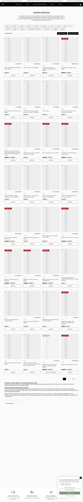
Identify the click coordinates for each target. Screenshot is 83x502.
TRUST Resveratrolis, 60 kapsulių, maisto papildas (68, 153)
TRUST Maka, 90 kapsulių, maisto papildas (68, 68)
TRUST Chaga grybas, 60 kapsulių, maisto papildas (49, 236)
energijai (65, 393)
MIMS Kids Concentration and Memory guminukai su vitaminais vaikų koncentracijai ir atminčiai (31, 364)
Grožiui (51, 26)
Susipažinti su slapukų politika (65, 483)
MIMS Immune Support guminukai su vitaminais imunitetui (50, 320)
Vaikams (62, 29)
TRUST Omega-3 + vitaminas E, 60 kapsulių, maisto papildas (31, 196)
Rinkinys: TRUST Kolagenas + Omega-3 (69, 238)
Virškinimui (44, 26)
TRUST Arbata (45, 110)
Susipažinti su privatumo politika (66, 484)
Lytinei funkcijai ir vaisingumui (34, 29)
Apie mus (60, 4)
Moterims (14, 26)
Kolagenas (55, 29)
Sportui (58, 26)
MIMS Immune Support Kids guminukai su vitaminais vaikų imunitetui (67, 322)
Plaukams (8, 29)
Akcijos (27, 4)
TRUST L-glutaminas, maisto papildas (50, 152)
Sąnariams (23, 29)
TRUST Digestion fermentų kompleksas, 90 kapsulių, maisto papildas (49, 69)
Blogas (52, 4)
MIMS (62, 275)
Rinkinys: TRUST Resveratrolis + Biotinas (30, 280)
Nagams (15, 29)
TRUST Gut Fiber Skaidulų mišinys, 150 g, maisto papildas (69, 196)
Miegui (64, 26)
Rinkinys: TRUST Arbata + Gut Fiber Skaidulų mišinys (50, 280)
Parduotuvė (18, 4)
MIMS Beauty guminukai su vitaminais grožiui (13, 363)
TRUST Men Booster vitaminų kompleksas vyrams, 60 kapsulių (11, 196)
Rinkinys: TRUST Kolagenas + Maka (69, 364)
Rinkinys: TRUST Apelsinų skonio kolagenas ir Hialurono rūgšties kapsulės (49, 366)
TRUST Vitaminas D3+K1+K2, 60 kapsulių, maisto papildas (68, 111)
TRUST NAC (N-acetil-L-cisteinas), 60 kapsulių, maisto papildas (31, 153)
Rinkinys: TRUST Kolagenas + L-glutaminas (12, 280)
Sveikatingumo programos (40, 4)
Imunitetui (37, 26)
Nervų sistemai (47, 29)
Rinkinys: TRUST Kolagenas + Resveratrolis (11, 238)
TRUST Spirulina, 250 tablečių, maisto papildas (13, 111)
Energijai (21, 26)
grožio (6, 390)
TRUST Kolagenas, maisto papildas (31, 67)
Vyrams (7, 26)
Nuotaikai (29, 26)
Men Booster (60, 403)
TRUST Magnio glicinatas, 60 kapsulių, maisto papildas (13, 68)
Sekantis (74, 379)
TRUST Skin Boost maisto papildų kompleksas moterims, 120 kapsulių (31, 111)
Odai (70, 26)
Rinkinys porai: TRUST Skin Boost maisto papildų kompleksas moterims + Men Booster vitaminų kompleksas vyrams (13, 153)
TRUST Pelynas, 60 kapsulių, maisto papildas (31, 322)
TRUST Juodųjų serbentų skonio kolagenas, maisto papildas (49, 196)
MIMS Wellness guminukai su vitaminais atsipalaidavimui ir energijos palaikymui (69, 279)
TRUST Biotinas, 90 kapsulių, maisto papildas (31, 238)
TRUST (6, 65)
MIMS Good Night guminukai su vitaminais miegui (11, 320)
